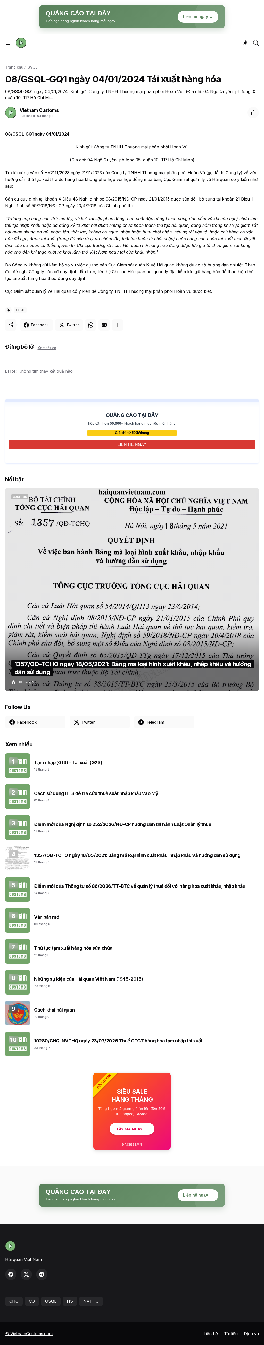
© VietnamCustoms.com (29, 1333)
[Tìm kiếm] (256, 43)
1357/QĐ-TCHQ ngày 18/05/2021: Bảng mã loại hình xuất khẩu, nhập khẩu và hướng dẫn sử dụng (137, 855)
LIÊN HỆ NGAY (132, 444)
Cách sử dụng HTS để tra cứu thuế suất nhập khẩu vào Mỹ (96, 793)
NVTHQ (91, 1301)
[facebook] (10, 1274)
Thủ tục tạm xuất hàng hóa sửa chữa (73, 948)
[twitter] (26, 1274)
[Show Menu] (8, 43)
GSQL (32, 67)
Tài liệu (231, 1333)
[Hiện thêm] (117, 325)
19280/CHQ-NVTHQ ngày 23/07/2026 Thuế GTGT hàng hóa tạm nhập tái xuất (118, 1040)
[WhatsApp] (90, 325)
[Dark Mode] (245, 43)
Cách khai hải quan (54, 1010)
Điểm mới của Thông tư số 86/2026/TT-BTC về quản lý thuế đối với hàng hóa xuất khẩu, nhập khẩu (139, 886)
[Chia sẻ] (253, 112)
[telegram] (41, 1274)
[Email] (104, 325)
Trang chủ (14, 67)
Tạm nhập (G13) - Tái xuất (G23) (68, 762)
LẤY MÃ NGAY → (132, 1128)
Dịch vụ (251, 1333)
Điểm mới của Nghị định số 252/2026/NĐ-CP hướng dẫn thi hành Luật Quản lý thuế (122, 824)
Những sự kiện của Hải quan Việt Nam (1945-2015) (88, 979)
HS (70, 1301)
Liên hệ (211, 1333)
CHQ (14, 1301)
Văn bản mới (47, 917)
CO (32, 1301)
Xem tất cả (47, 348)
